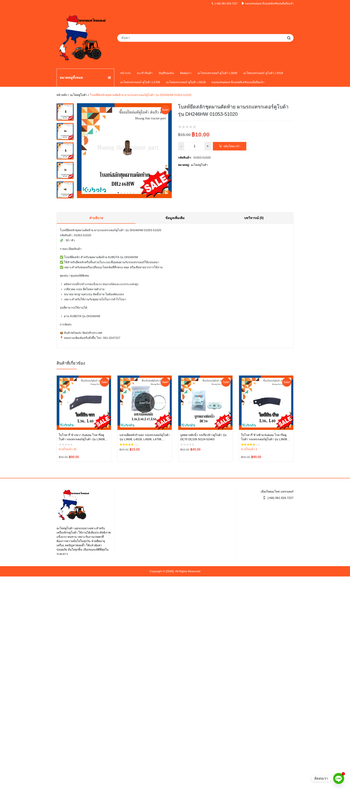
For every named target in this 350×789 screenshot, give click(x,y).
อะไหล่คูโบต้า (78, 95)
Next (65, 196)
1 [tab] (118, 193)
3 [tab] (124, 193)
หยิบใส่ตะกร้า (231, 146)
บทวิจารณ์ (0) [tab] (254, 218)
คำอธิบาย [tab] (96, 218)
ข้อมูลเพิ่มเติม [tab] (175, 218)
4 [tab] (127, 193)
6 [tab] (133, 193)
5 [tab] (130, 193)
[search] (288, 38)
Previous (65, 105)
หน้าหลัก (62, 95)
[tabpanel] (124, 150)
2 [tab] (121, 193)
